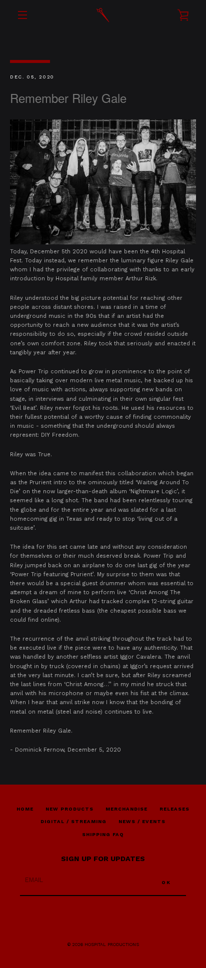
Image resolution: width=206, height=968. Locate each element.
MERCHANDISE (127, 809)
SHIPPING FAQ (103, 834)
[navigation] (22, 14)
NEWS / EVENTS (142, 821)
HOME (25, 809)
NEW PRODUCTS (70, 809)
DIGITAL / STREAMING (73, 821)
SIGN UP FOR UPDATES (103, 859)
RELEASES (175, 809)
